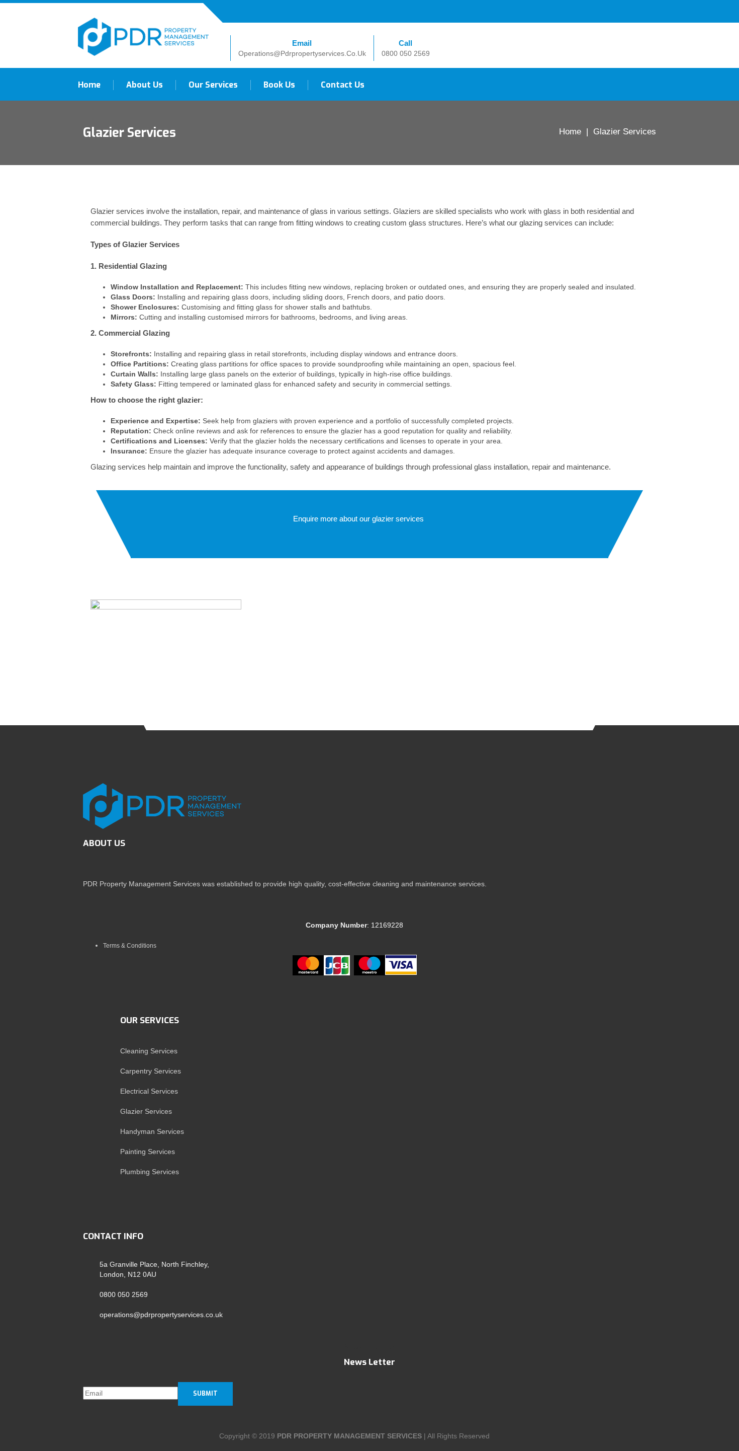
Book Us (279, 85)
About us (144, 85)
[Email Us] (84, 744)
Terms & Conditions (129, 945)
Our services (213, 85)
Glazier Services (146, 1111)
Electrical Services (149, 1091)
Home (89, 85)
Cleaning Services (148, 1051)
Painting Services (147, 1152)
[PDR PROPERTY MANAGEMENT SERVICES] (143, 39)
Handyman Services (152, 1131)
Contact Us (342, 85)
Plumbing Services (149, 1172)
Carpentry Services (150, 1071)
